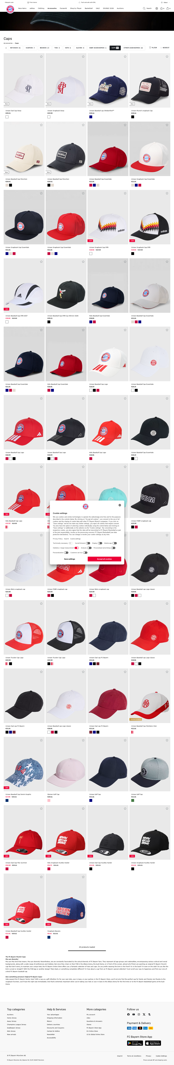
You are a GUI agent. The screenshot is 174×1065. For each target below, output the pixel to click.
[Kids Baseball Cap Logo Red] (90, 458)
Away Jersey (11, 1021)
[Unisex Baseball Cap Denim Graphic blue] (7, 800)
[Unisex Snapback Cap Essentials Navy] (136, 185)
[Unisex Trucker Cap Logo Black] (10, 663)
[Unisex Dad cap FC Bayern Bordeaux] (97, 663)
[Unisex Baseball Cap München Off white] (7, 185)
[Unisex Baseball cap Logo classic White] (139, 595)
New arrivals (11, 1034)
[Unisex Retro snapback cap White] (7, 595)
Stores (89, 1024)
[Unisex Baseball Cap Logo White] (90, 390)
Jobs (88, 1018)
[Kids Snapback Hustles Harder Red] (48, 868)
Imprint (119, 1056)
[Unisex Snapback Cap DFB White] (90, 253)
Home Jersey (12, 1018)
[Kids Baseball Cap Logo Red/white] (7, 527)
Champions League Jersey (16, 1024)
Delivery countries (53, 1024)
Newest (166, 48)
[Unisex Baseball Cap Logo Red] (97, 390)
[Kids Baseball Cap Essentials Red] (94, 321)
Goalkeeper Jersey (13, 1028)
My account (91, 1014)
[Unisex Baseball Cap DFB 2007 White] (7, 321)
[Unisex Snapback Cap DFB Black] (132, 253)
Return (49, 1021)
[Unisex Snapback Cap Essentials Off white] (132, 185)
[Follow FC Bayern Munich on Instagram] (138, 1014)
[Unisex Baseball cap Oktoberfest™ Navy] (90, 116)
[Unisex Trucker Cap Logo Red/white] (7, 663)
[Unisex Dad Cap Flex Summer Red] (7, 868)
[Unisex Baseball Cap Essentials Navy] (94, 185)
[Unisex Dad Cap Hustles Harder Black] (90, 868)
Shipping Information (54, 1018)
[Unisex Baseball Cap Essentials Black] (136, 390)
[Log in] (156, 8)
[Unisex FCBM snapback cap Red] (136, 527)
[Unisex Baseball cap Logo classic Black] (132, 595)
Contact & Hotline (53, 1031)
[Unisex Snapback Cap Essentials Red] (139, 185)
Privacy (148, 1056)
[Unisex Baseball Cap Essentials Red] (90, 185)
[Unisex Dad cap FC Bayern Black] (94, 663)
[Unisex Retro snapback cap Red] (10, 595)
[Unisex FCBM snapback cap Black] (132, 527)
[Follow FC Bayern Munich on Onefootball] (149, 1014)
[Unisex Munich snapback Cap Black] (132, 116)
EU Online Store (92, 1031)
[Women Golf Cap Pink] (48, 800)
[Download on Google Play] (135, 1043)
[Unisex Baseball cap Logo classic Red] (136, 595)
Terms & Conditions (134, 1056)
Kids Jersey (11, 1031)
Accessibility (51, 1038)
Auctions (10, 1014)
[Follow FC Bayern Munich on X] (144, 1014)
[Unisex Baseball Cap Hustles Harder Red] (7, 937)
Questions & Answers (94, 1021)
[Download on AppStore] (153, 1043)
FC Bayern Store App (94, 1028)
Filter (154, 48)
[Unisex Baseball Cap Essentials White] (132, 390)
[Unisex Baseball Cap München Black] (10, 185)
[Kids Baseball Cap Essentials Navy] (90, 321)
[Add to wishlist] (41, 56)
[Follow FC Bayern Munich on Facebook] (128, 1014)
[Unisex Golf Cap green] (132, 800)
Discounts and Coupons (55, 1028)
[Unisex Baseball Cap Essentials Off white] (97, 185)
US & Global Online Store (95, 1034)
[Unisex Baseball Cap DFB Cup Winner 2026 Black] (48, 321)
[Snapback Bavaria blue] (48, 937)
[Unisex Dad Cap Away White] (7, 116)
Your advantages (53, 1014)
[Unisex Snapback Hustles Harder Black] (132, 868)
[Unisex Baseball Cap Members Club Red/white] (132, 732)
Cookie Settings (161, 1056)
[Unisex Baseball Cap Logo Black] (94, 390)
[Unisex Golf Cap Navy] (90, 800)
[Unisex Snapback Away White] (48, 116)
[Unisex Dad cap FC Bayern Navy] (90, 663)
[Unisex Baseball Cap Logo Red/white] (48, 527)
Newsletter (51, 1034)
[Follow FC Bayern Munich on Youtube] (133, 1014)
